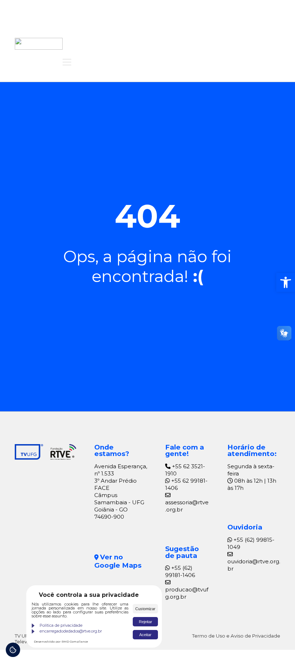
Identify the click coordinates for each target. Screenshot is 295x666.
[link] (39, 43)
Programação (99, 30)
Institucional (179, 48)
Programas (209, 30)
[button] (285, 282)
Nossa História (157, 30)
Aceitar (145, 635)
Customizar (145, 609)
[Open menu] (67, 62)
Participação (126, 48)
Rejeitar (145, 622)
